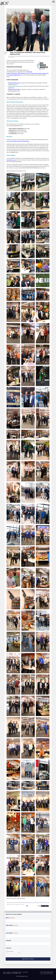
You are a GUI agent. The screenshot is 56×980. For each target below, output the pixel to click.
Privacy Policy (25, 972)
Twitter (42, 906)
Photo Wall (22, 904)
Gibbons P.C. (45, 73)
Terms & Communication (7, 973)
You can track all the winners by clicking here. (18, 141)
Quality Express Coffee (14, 89)
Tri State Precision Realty (35, 73)
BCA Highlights (9, 904)
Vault (20, 973)
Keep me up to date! (28, 958)
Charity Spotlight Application (17, 972)
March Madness (15, 973)
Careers (4, 972)
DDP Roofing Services (23, 73)
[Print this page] (17, 906)
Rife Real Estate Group (14, 83)
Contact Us (9, 972)
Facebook (44, 906)
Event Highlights (16, 904)
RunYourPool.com (11, 160)
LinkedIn (46, 906)
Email (48, 906)
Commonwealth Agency (15, 75)
